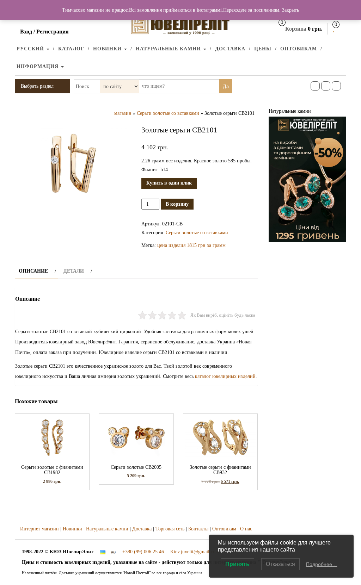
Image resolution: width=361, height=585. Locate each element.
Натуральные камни (169, 48)
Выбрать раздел (37, 86)
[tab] (36, 271)
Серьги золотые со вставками (168, 113)
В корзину (177, 204)
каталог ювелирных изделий (225, 376)
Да (226, 86)
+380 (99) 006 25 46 (143, 551)
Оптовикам (298, 48)
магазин (122, 113)
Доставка (230, 48)
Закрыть (290, 10)
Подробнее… (321, 564)
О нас (246, 528)
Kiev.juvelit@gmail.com (194, 551)
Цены (262, 48)
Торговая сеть (169, 528)
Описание (33, 271)
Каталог (71, 48)
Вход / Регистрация (44, 32)
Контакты (198, 528)
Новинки (108, 48)
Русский (31, 48)
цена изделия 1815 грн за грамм (191, 245)
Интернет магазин (39, 528)
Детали (73, 271)
